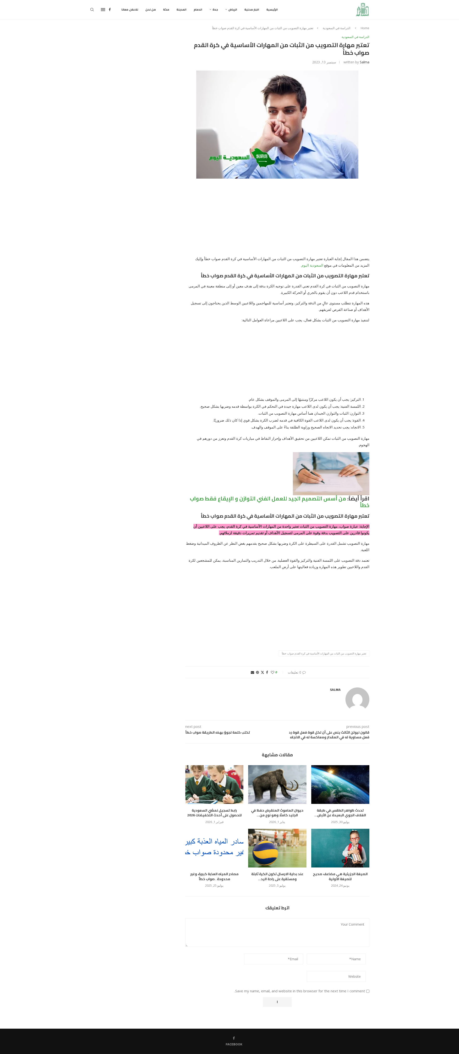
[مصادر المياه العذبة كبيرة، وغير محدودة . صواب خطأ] (214, 848)
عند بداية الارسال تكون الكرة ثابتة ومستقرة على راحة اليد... (277, 876)
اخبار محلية (251, 9)
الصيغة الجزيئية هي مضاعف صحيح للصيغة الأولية (340, 876)
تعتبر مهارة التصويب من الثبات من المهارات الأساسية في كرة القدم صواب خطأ (324, 653)
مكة (166, 9)
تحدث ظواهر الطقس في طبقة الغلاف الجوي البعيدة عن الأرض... (340, 812)
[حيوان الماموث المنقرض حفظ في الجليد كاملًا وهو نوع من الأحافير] (277, 784)
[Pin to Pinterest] (257, 672)
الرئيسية (272, 9)
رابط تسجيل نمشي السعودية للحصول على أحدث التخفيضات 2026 (214, 812)
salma (364, 62)
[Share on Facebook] (267, 672)
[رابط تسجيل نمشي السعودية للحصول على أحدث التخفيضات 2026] (214, 784)
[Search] (92, 9)
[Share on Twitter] (262, 672)
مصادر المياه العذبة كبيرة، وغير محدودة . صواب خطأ (214, 876)
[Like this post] (272, 672)
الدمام (198, 9)
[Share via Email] (252, 672)
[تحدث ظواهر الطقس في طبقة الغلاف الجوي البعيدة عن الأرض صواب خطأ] (340, 784)
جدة (215, 9)
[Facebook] (110, 9)
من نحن (150, 9)
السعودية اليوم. (312, 265)
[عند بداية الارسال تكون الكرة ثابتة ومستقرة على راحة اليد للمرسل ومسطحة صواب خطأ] (277, 848)
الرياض (232, 9)
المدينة (181, 9)
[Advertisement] (277, 220)
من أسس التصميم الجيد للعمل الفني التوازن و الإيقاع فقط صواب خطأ (279, 502)
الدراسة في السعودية (336, 28)
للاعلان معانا (129, 9)
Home (365, 28)
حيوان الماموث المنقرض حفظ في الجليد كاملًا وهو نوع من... (277, 812)
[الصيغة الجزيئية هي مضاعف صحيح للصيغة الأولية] (340, 848)
